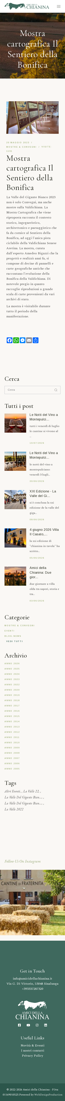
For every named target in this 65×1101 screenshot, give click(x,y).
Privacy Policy (32, 1055)
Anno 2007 (12, 758)
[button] (14, 117)
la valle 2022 (14, 809)
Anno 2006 (12, 763)
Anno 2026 (12, 663)
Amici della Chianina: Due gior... (40, 572)
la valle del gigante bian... (23, 797)
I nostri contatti (32, 1050)
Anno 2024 (12, 674)
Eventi (10, 631)
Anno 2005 (12, 769)
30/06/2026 (37, 481)
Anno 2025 (12, 669)
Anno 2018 (12, 700)
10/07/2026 (37, 443)
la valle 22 (31, 791)
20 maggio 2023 (17, 142)
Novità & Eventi (32, 1045)
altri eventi (12, 791)
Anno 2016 (12, 711)
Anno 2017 (12, 706)
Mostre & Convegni (21, 147)
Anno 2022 (12, 684)
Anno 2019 (12, 695)
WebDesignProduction (48, 1095)
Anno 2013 (12, 727)
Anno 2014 (12, 721)
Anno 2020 (12, 690)
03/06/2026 (37, 601)
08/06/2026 (37, 519)
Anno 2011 (12, 737)
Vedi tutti (14, 641)
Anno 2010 (12, 742)
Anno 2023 (12, 679)
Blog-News (13, 636)
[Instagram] (32, 902)
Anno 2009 (12, 748)
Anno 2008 (12, 753)
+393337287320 (32, 988)
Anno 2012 (12, 732)
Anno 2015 (12, 716)
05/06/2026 (37, 558)
